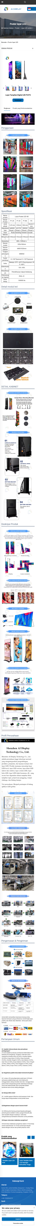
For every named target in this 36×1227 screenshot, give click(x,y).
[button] (29, 1137)
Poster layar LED (13, 42)
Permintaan (18, 100)
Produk (17, 28)
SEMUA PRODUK (6, 48)
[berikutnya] (31, 88)
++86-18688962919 (7, 1198)
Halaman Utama (8, 28)
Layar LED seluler (26, 28)
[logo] (12, 9)
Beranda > (4, 42)
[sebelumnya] (3, 88)
